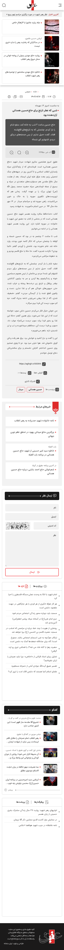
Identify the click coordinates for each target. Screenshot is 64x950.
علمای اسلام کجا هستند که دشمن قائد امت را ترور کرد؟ (32, 671)
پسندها (23, 372)
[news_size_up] (27, 152)
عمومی (28, 91)
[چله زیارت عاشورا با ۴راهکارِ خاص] (52, 27)
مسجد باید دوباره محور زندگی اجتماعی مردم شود (34, 613)
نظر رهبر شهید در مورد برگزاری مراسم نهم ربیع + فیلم (26, 14)
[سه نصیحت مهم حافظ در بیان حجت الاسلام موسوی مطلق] (50, 768)
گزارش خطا (38, 372)
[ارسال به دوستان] (21, 96)
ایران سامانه (8, 943)
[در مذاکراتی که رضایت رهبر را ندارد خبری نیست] (52, 43)
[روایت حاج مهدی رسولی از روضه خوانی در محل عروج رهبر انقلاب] (52, 60)
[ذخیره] (15, 96)
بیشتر (10, 790)
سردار (21, 389)
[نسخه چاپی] (9, 96)
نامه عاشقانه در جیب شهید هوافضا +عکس (38, 825)
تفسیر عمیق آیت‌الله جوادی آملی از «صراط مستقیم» (34, 666)
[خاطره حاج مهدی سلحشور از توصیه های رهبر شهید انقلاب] (52, 76)
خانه (35, 91)
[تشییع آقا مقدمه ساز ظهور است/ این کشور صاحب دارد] (50, 722)
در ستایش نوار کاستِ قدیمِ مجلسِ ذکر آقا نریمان (35, 819)
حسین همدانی (35, 389)
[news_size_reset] (19, 152)
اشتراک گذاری (30, 381)
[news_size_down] (12, 152)
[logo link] (32, 5)
